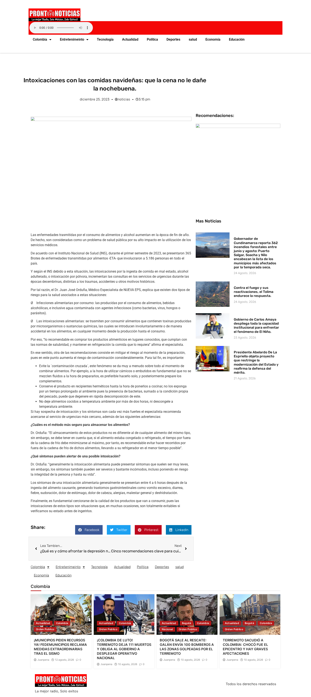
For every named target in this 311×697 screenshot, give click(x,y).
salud (193, 39)
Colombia (40, 39)
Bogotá (186, 623)
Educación (237, 39)
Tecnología (105, 39)
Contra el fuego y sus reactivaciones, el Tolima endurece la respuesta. (253, 292)
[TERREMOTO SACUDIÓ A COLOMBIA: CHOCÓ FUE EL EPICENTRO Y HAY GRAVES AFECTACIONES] (250, 614)
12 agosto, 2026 (64, 660)
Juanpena (43, 660)
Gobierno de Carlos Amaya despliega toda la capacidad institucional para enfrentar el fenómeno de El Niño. (256, 325)
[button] (89, 530)
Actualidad (130, 39)
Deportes (173, 39)
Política (152, 39)
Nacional (167, 629)
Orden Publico (45, 629)
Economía (212, 39)
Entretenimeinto (72, 39)
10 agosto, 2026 (127, 664)
